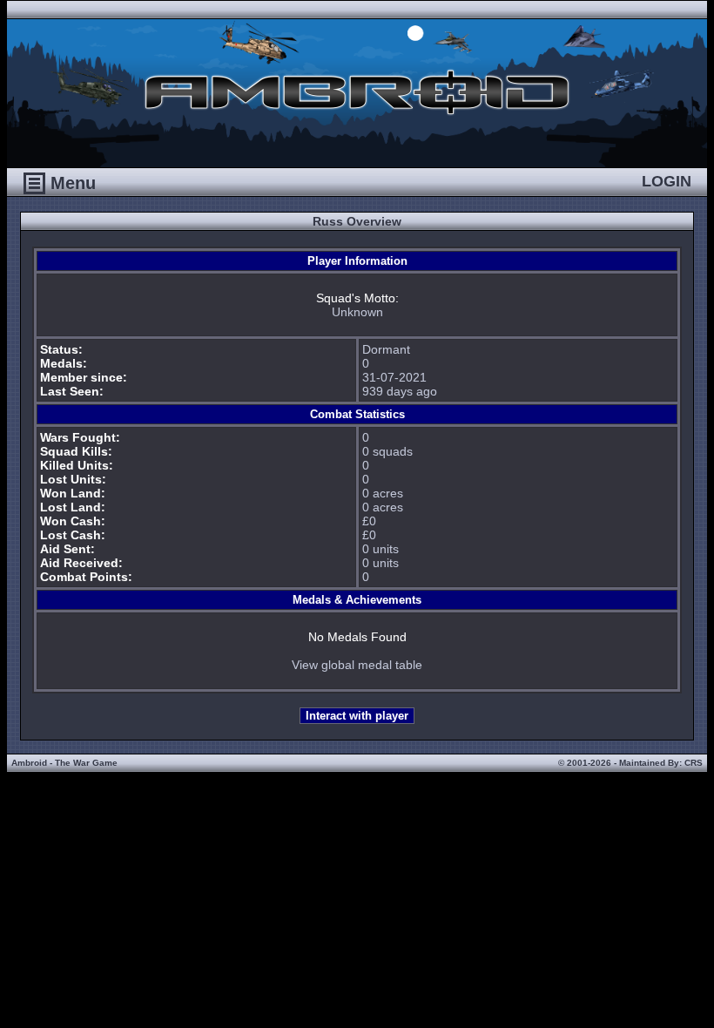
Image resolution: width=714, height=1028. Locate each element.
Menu (70, 183)
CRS (693, 763)
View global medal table (357, 665)
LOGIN (666, 181)
